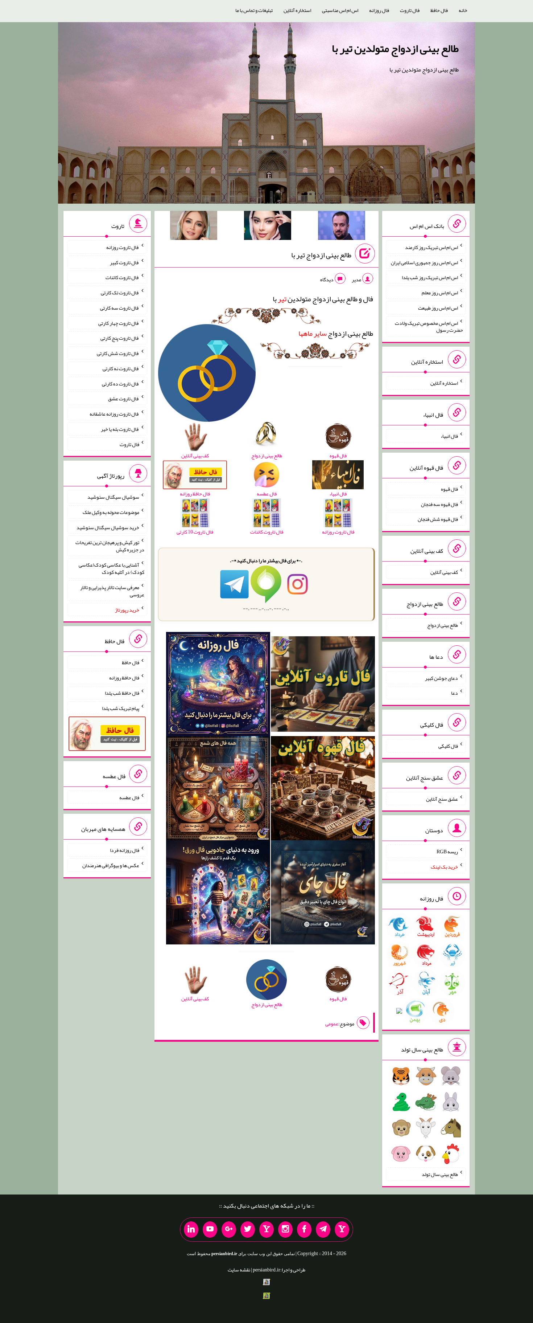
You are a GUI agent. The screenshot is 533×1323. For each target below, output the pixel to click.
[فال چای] (323, 894)
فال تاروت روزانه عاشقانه (114, 414)
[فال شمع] (218, 790)
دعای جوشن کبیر (441, 678)
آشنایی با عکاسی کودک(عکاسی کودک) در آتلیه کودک (111, 568)
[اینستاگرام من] (285, 1229)
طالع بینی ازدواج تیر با (321, 255)
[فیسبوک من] (304, 1229)
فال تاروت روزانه (122, 247)
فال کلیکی (448, 746)
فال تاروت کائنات (122, 277)
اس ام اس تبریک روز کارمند (431, 247)
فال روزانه (379, 10)
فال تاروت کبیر (124, 262)
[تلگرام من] (323, 1229)
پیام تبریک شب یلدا (120, 708)
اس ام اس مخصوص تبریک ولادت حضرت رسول (429, 326)
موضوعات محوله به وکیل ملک (111, 512)
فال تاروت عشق (123, 398)
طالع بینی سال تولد (440, 1174)
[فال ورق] (218, 894)
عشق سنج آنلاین (442, 798)
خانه (463, 10)
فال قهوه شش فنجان (438, 519)
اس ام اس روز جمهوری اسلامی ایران (424, 262)
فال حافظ (439, 10)
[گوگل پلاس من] (229, 1229)
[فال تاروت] (323, 686)
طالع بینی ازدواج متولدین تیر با (395, 48)
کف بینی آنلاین (444, 572)
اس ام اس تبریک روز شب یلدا (430, 277)
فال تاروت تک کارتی (120, 292)
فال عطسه (129, 797)
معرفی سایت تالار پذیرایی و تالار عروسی (112, 591)
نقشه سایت (239, 1270)
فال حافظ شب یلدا (122, 693)
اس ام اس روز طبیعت (438, 308)
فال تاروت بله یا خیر (120, 429)
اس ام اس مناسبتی (340, 10)
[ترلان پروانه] (267, 227)
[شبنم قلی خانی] (193, 227)
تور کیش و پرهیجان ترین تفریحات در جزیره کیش (109, 546)
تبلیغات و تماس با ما (254, 10)
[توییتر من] (247, 1229)
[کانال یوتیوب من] (210, 1229)
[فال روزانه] (218, 686)
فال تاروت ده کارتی (120, 383)
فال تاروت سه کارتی (119, 308)
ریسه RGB (447, 851)
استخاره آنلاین (297, 10)
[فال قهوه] (323, 790)
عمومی (331, 1023)
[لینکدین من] (191, 1229)
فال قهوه (449, 489)
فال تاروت (410, 10)
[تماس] (266, 1229)
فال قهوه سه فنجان (439, 504)
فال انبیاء (449, 436)
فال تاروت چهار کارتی (118, 323)
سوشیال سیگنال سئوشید (113, 497)
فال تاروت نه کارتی (121, 368)
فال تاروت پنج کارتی (119, 338)
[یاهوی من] (342, 1229)
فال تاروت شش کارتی (118, 353)
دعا (454, 693)
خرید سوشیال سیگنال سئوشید (108, 527)
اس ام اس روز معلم (440, 292)
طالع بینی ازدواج (335, 333)
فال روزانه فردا (124, 850)
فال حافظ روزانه (124, 678)
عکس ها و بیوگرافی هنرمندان (110, 865)
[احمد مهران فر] (341, 227)
